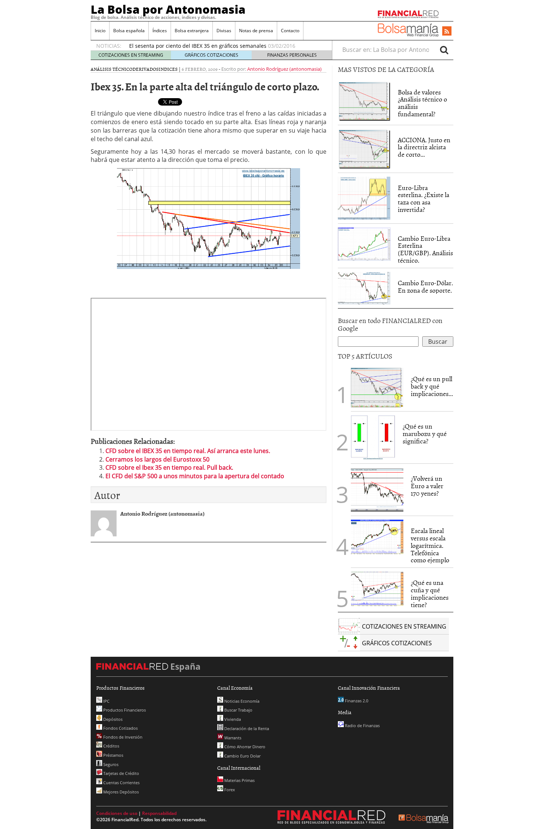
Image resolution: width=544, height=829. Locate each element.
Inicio (100, 30)
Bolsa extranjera (192, 30)
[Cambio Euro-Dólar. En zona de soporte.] (364, 287)
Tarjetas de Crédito (120, 773)
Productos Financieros (124, 710)
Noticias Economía (241, 701)
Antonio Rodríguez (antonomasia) (284, 69)
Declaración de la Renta (246, 728)
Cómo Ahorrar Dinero (244, 746)
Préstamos (112, 755)
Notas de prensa (256, 30)
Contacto (290, 30)
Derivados (145, 69)
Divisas (223, 30)
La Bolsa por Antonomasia (168, 9)
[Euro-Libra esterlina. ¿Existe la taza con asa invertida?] (364, 197)
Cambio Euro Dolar (242, 756)
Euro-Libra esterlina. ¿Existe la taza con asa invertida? (423, 198)
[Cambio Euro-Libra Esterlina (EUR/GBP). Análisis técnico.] (364, 243)
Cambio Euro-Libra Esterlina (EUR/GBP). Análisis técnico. (425, 249)
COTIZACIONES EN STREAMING (130, 55)
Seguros (110, 764)
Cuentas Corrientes (121, 782)
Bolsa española (129, 30)
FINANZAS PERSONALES (292, 55)
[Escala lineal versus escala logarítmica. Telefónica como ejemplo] (377, 536)
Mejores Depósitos (120, 792)
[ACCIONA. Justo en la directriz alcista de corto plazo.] (364, 148)
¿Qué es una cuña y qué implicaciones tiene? (430, 593)
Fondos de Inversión (122, 737)
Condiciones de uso (116, 813)
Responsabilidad (159, 813)
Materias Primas (239, 780)
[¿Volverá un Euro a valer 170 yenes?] (377, 489)
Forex (229, 789)
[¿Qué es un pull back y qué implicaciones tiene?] (377, 387)
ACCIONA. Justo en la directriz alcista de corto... (424, 147)
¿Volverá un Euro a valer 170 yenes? (427, 485)
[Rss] (446, 31)
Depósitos (112, 719)
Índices (159, 30)
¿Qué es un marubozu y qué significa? (425, 433)
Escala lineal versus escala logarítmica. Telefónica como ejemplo (430, 545)
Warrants (232, 737)
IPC (106, 701)
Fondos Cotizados (120, 728)
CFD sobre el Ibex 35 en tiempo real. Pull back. (169, 467)
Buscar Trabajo (237, 710)
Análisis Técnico (111, 69)
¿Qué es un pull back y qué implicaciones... (432, 386)
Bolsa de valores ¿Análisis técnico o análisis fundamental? (422, 103)
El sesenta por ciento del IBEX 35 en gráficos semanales (197, 45)
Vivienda (232, 719)
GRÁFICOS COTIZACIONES (211, 55)
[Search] (444, 49)
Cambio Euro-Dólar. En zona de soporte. (425, 286)
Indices (168, 69)
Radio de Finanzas (362, 725)
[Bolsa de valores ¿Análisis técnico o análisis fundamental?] (364, 100)
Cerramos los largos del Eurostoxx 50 (157, 459)
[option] (223, 46)
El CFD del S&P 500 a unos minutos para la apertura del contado (194, 476)
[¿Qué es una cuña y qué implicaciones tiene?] (377, 588)
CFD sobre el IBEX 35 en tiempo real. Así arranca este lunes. (187, 451)
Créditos (110, 746)
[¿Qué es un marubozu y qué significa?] (373, 437)
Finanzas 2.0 (356, 700)
